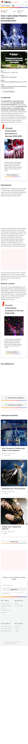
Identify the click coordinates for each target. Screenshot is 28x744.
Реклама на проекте (6, 603)
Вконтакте (17, 626)
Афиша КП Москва (5, 11)
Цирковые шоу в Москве (7, 88)
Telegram (17, 631)
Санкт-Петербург (19, 605)
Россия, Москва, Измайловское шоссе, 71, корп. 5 (14, 81)
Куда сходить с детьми (6, 626)
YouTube (17, 628)
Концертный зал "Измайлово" (9, 77)
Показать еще (14, 541)
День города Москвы (6, 631)
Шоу (14, 11)
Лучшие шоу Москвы (20, 11)
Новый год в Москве (6, 628)
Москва (16, 603)
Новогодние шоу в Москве (19, 86)
